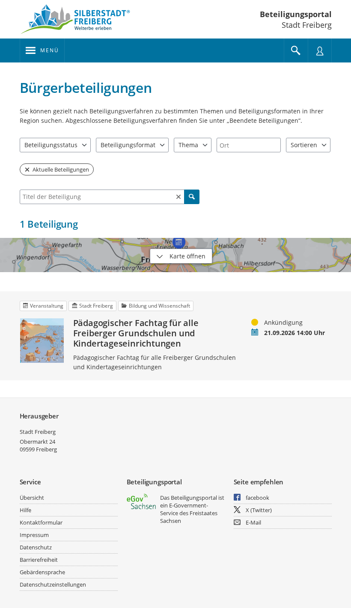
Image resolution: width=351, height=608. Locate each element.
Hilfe (25, 510)
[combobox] (249, 145)
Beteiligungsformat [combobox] (128, 145)
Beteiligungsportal (296, 14)
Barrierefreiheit (39, 560)
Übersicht (32, 497)
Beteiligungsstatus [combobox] (50, 145)
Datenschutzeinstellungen (53, 584)
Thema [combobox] (188, 145)
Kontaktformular (41, 522)
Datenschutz (36, 547)
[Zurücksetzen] (178, 197)
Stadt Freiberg (38, 432)
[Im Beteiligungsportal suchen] (296, 50)
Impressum (34, 535)
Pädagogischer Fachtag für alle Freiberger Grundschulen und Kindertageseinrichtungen (136, 333)
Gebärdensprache (42, 572)
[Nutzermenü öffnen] (320, 50)
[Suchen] (191, 197)
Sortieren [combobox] (304, 145)
